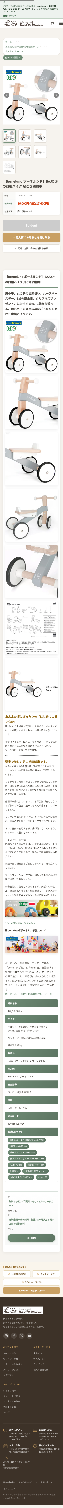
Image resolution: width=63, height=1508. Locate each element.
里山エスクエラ (10, 1406)
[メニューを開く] (61, 23)
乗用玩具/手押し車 (14, 51)
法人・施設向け (40, 1369)
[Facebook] (14, 1336)
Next (56, 95)
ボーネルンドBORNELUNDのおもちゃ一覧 (28, 994)
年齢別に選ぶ (9, 1353)
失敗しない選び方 (33, 1282)
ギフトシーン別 (48, 1273)
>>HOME (32, 1238)
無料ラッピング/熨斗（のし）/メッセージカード (31, 1203)
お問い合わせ (46, 1482)
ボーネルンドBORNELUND (22, 1152)
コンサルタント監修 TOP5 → (31, 1290)
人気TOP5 (8, 1375)
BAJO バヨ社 (16, 1164)
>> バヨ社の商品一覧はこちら (20, 922)
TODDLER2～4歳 (36, 1164)
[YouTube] (29, 1336)
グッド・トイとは (11, 1395)
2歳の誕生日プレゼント (21, 1177)
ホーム (8, 41)
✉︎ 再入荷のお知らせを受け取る (31, 237)
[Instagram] (6, 1336)
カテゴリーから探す (12, 1364)
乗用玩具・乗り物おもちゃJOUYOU (27, 1139)
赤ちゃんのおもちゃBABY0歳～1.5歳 (27, 1158)
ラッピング (38, 1364)
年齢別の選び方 (18, 1273)
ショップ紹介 (9, 1390)
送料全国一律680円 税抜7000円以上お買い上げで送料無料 (31, 1221)
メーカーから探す (11, 1369)
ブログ (6, 1412)
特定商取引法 (9, 1482)
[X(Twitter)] (22, 1336)
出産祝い (14, 1171)
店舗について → (9, 15)
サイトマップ (9, 1489)
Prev (6, 95)
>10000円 (42, 1177)
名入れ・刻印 (39, 1358)
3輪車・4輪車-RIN (18, 1146)
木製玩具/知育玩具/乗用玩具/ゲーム (22, 46)
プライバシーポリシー (27, 1482)
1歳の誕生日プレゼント (35, 1171)
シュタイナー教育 (11, 1401)
